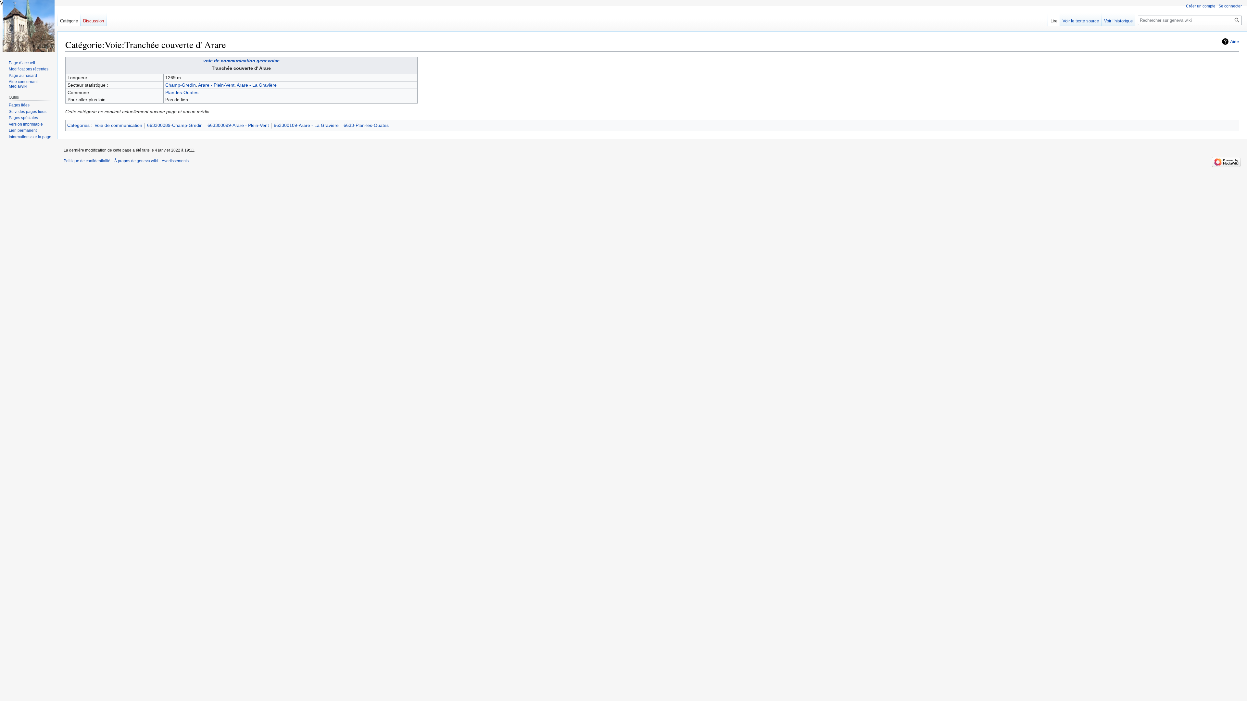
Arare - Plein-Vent (216, 85)
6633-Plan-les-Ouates (366, 125)
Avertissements (175, 161)
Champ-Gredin (180, 85)
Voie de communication (118, 125)
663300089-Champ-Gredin (175, 125)
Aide (1234, 41)
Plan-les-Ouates (181, 92)
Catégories (78, 125)
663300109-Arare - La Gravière (306, 125)
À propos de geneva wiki (136, 161)
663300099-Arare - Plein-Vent (238, 125)
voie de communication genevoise (241, 60)
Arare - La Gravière (257, 85)
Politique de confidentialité (87, 161)
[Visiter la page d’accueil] (29, 26)
